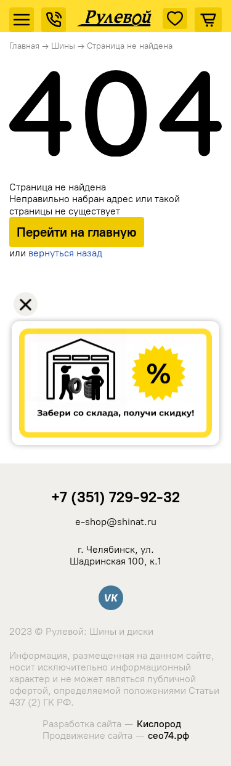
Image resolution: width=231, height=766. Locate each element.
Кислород (159, 724)
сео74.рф (168, 735)
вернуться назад (65, 253)
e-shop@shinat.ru (115, 522)
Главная (24, 46)
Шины (63, 46)
